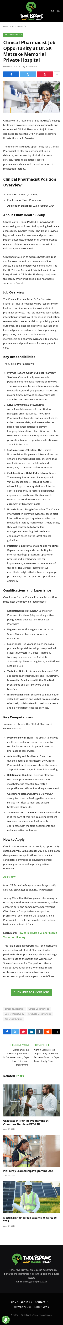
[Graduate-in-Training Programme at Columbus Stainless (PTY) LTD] (31, 1100)
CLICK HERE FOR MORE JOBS (31, 992)
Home (5, 26)
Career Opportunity (14, 1014)
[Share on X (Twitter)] (28, 74)
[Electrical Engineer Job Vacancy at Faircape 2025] (31, 1197)
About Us (26, 1302)
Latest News (41, 1307)
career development (14, 1009)
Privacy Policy (22, 1307)
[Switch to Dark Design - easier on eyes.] (58, 11)
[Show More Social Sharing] (57, 74)
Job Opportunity (19, 26)
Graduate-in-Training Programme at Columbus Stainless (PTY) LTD (25, 1122)
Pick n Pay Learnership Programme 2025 (28, 1171)
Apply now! (9, 877)
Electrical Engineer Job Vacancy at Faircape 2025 (30, 1219)
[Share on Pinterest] (45, 74)
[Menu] (5, 11)
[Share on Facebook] (11, 74)
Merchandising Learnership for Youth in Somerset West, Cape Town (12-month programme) (16, 1057)
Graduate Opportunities (39, 1014)
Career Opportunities (38, 1009)
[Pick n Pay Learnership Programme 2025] (31, 1151)
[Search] (53, 11)
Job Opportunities (13, 1019)
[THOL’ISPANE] (31, 11)
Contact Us (41, 1302)
